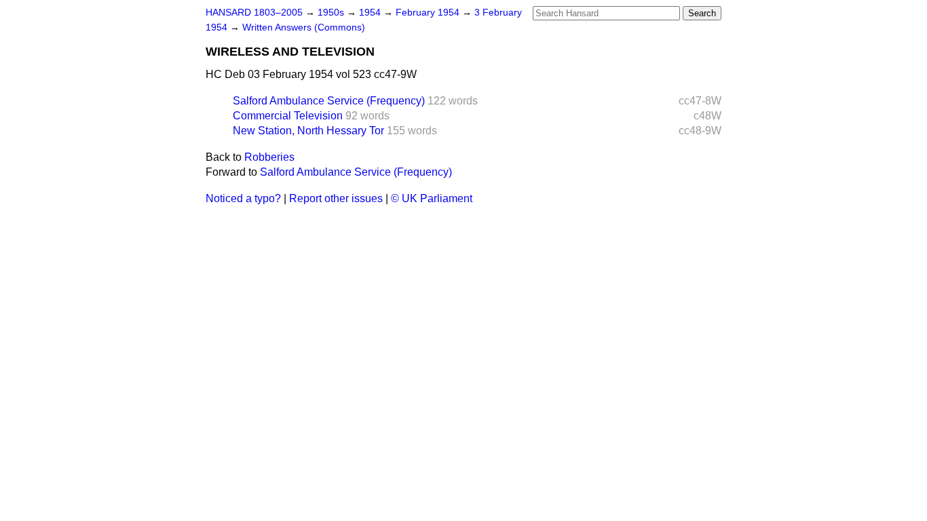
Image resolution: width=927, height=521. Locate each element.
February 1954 (429, 12)
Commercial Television (288, 115)
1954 (371, 12)
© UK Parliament (431, 198)
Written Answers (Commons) (303, 27)
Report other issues (336, 198)
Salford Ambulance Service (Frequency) (329, 101)
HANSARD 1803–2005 (254, 12)
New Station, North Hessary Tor (308, 130)
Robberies (269, 157)
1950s (332, 12)
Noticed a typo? (243, 198)
